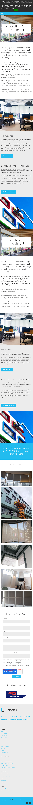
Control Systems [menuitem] (4, 752)
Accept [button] (16, 9)
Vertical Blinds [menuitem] (4, 733)
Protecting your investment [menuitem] (6, 773)
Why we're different (7, 155)
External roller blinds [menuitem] (5, 746)
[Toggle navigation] (2, 14)
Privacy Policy (3, 800)
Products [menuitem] (3, 729)
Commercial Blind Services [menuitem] (6, 756)
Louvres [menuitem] (2, 750)
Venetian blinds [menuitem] (4, 735)
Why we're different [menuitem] (5, 778)
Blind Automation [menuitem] (4, 765)
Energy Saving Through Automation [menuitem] (8, 776)
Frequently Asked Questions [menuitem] (7, 790)
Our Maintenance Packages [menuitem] (6, 761)
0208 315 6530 (9, 451)
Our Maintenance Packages (9, 191)
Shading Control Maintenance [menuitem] (7, 763)
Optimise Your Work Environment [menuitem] (8, 767)
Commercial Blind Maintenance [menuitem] (7, 759)
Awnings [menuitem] (3, 748)
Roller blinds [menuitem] (3, 731)
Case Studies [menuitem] (3, 780)
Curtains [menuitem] (3, 739)
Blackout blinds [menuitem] (4, 737)
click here (12, 719)
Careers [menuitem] (2, 782)
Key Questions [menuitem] (4, 788)
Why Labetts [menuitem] (3, 771)
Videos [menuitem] (2, 786)
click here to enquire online (20, 452)
